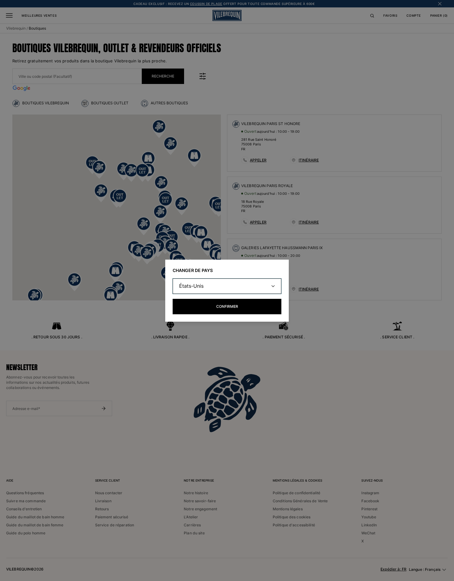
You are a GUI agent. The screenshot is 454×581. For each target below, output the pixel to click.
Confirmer (227, 306)
